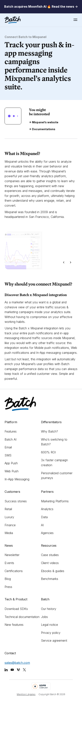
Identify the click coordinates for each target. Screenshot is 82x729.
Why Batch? (49, 431)
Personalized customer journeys (56, 475)
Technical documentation (22, 617)
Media (9, 533)
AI (42, 525)
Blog (8, 579)
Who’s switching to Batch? (54, 442)
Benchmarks (49, 579)
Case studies (50, 555)
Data (44, 517)
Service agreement (54, 640)
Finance (10, 525)
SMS (8, 455)
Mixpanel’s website (45, 122)
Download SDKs (16, 609)
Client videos (50, 563)
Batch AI (10, 439)
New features (14, 625)
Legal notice (49, 625)
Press (8, 587)
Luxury (9, 517)
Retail (8, 509)
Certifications (14, 571)
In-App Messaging (17, 479)
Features (11, 431)
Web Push (11, 471)
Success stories (16, 501)
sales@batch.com (17, 663)
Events (9, 563)
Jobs (44, 617)
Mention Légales (26, 694)
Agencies (47, 533)
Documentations (43, 129)
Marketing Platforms (55, 501)
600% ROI (48, 452)
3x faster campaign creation (54, 462)
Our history (48, 609)
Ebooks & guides (52, 571)
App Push (11, 463)
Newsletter (12, 555)
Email (8, 447)
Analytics (47, 509)
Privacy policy (50, 633)
